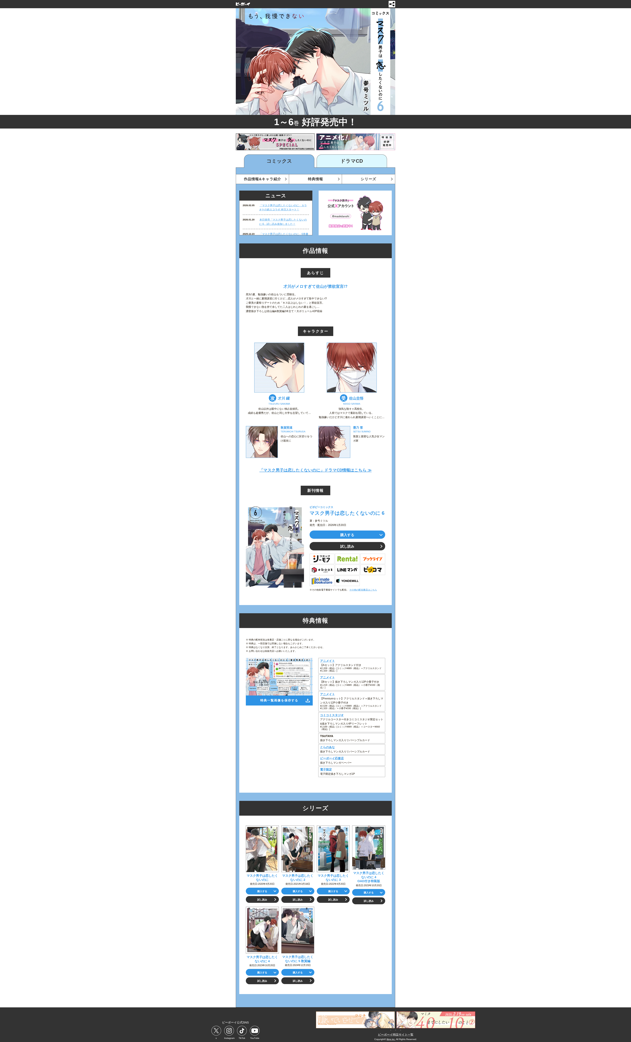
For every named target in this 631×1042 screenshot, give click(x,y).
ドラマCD (351, 161)
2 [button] (395, 1029)
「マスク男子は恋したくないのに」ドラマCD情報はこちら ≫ (315, 470)
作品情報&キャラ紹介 (262, 179)
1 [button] (390, 1029)
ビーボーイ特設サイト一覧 (395, 1034)
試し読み (347, 546)
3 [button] (400, 1029)
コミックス (279, 161)
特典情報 (315, 179)
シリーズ (368, 179)
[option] (275, 141)
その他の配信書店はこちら (363, 590)
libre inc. (391, 1039)
